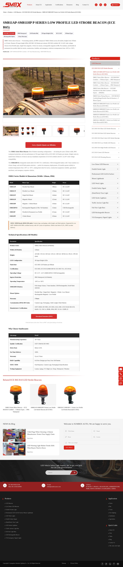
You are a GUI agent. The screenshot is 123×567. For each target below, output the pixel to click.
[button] (84, 131)
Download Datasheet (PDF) (44, 316)
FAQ (110, 533)
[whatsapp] (120, 378)
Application (48, 4)
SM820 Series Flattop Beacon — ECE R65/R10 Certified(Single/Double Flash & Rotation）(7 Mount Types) (106, 98)
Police (110, 503)
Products (29, 4)
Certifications (59, 4)
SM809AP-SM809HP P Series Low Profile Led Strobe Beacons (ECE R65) (106, 116)
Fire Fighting (112, 512)
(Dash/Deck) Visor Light (100, 193)
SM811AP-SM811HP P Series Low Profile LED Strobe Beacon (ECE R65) (61, 12)
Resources (69, 4)
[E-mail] (120, 369)
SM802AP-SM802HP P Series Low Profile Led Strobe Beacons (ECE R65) (106, 105)
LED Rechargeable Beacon (101, 212)
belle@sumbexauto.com (54, 486)
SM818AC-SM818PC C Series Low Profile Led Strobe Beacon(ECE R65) (106, 121)
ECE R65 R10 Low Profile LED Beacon (103, 143)
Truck (110, 509)
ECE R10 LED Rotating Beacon (101, 157)
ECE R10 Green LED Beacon (100, 152)
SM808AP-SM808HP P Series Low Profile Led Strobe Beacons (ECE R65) (106, 110)
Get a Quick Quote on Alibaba (43, 145)
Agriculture (112, 519)
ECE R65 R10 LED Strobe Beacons (31, 12)
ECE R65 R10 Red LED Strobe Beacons (103, 133)
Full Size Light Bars (98, 208)
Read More (30, 438)
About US (39, 4)
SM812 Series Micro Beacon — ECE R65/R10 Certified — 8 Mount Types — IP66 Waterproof (106, 78)
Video (110, 536)
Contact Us (85, 4)
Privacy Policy (74, 563)
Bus (110, 506)
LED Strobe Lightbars (99, 198)
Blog (77, 4)
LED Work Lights (98, 183)
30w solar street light (114, 545)
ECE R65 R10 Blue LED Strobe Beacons (104, 128)
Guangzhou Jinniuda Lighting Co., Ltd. (19, 563)
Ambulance (112, 516)
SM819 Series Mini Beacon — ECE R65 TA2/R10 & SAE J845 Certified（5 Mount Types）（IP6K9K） (105, 90)
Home (4, 12)
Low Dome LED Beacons (100, 164)
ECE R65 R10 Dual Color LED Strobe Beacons (105, 138)
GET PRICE (69, 447)
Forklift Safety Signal (99, 188)
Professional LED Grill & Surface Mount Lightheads (19, 512)
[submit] (74, 472)
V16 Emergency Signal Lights (102, 217)
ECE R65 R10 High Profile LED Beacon (104, 147)
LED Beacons (17, 12)
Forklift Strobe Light (98, 169)
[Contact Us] (120, 383)
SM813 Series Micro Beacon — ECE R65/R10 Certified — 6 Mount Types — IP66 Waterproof (16, 410)
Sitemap (64, 563)
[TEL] (120, 374)
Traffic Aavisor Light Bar (100, 203)
